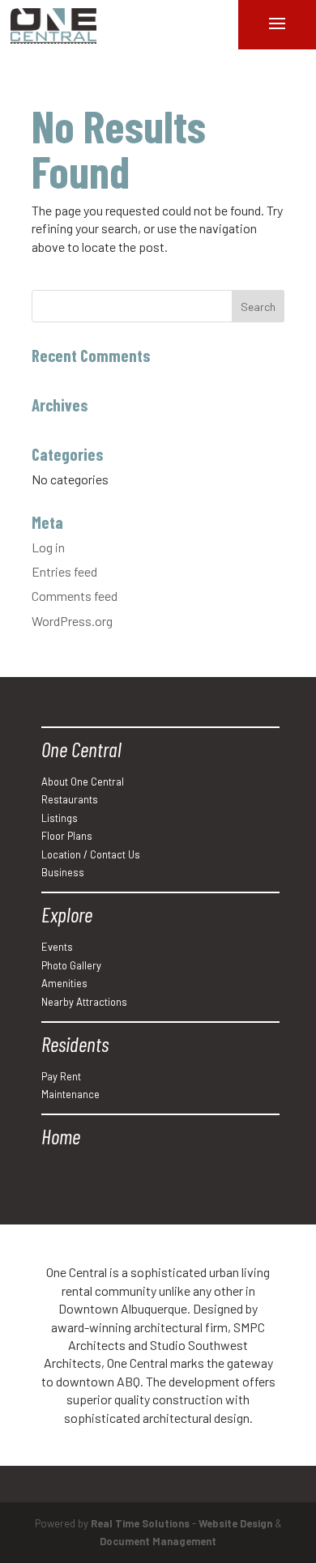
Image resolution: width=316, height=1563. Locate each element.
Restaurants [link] (69, 799)
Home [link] (60, 1135)
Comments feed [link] (74, 595)
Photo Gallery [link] (71, 965)
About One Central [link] (82, 781)
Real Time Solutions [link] (140, 1523)
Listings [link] (59, 817)
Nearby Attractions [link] (84, 1001)
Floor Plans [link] (66, 835)
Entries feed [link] (64, 571)
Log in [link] (48, 547)
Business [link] (62, 872)
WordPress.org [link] (72, 620)
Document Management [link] (158, 1541)
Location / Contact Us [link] (90, 854)
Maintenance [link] (70, 1094)
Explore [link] (66, 913)
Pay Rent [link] (61, 1076)
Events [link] (57, 946)
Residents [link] (75, 1043)
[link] (53, 26)
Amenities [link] (64, 983)
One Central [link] (81, 748)
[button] (258, 306)
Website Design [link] (235, 1523)
